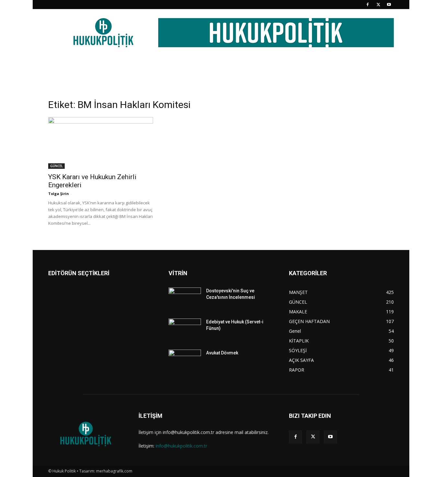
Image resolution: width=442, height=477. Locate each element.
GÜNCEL (56, 166)
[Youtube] (389, 4)
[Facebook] (367, 4)
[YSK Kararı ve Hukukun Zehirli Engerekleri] (100, 143)
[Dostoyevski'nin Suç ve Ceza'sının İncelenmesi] (185, 298)
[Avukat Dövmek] (185, 361)
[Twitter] (378, 4)
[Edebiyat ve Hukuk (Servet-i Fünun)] (185, 330)
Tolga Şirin (58, 193)
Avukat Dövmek (222, 352)
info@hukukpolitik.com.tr (181, 446)
